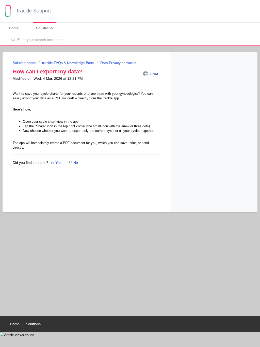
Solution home (25, 63)
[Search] (13, 40)
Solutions (44, 28)
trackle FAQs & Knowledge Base (68, 63)
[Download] (121, 108)
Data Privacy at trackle (118, 63)
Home (14, 28)
